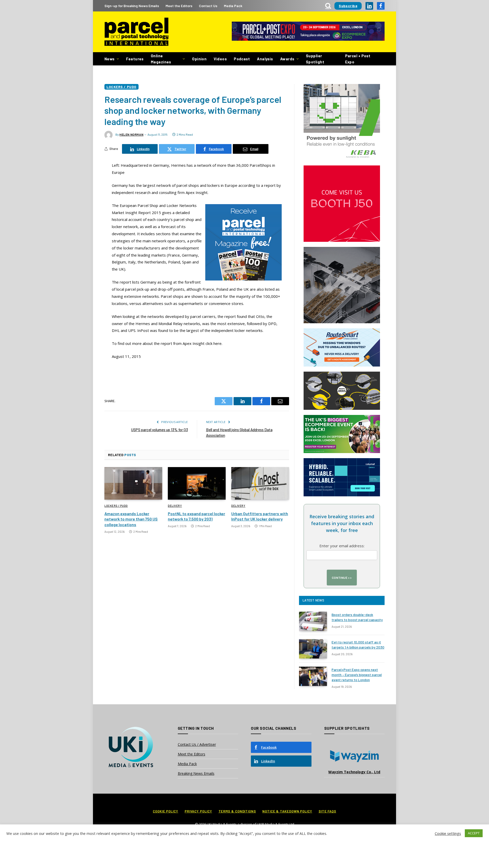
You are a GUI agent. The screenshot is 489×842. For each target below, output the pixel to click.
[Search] (328, 5)
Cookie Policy (165, 811)
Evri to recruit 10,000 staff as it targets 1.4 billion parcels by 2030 (358, 644)
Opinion (199, 59)
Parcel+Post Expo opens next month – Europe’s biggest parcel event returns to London (357, 674)
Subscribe (348, 6)
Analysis (265, 59)
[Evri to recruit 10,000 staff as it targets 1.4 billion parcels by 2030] (313, 648)
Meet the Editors (179, 6)
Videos (220, 59)
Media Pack (233, 6)
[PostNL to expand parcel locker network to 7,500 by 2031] (197, 483)
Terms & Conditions (237, 811)
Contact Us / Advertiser (197, 744)
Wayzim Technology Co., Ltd (354, 771)
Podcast (242, 59)
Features (135, 59)
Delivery (175, 505)
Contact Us (208, 6)
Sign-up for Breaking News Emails (131, 6)
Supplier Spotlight (315, 58)
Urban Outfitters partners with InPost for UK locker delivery (259, 516)
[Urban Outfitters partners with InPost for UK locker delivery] (260, 483)
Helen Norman (131, 134)
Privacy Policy (198, 811)
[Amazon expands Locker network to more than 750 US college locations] (133, 483)
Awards (287, 59)
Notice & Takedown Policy (287, 811)
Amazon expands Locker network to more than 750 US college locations (131, 519)
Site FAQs (327, 811)
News (109, 59)
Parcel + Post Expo (358, 58)
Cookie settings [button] (448, 833)
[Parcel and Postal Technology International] (136, 32)
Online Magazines (161, 58)
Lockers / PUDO (121, 87)
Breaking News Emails (196, 773)
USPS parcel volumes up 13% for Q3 (159, 429)
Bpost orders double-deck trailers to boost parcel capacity (357, 617)
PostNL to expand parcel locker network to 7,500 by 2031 (196, 516)
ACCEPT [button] (474, 833)
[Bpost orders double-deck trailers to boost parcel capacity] (313, 621)
